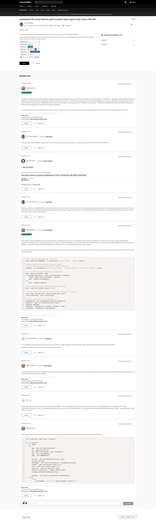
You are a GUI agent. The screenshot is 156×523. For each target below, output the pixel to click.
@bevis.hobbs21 (28, 167)
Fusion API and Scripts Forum (60, 14)
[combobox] (49, 2)
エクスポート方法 (36, 184)
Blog (37, 10)
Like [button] (32, 63)
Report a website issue (128, 517)
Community (23, 10)
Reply (24, 63)
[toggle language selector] (125, 2)
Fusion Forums (47, 14)
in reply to (46, 136)
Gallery (53, 10)
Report (38, 63)
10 (26, 423)
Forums (31, 10)
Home (21, 14)
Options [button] (133, 19)
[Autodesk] (25, 2)
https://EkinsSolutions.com (38, 119)
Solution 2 (104, 44)
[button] (136, 24)
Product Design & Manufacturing (32, 14)
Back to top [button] (26, 517)
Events (42, 10)
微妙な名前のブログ (25, 180)
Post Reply (128, 503)
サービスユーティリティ (27, 184)
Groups (48, 10)
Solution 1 (104, 40)
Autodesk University (62, 10)
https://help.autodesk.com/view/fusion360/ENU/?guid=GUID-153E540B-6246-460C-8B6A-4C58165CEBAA (53, 175)
